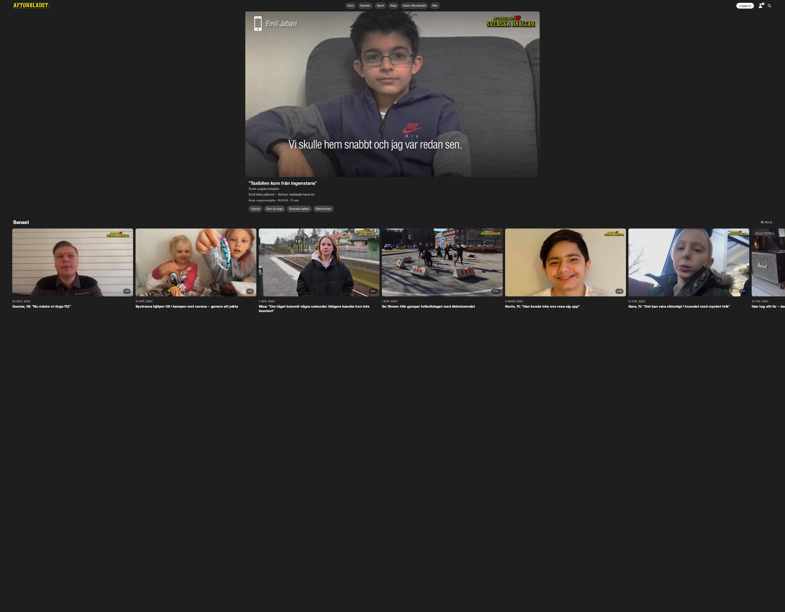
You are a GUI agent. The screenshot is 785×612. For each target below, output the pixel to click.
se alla (766, 222)
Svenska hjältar (299, 209)
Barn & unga (275, 209)
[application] (392, 94)
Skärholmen (323, 209)
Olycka (255, 209)
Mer (434, 5)
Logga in (745, 6)
